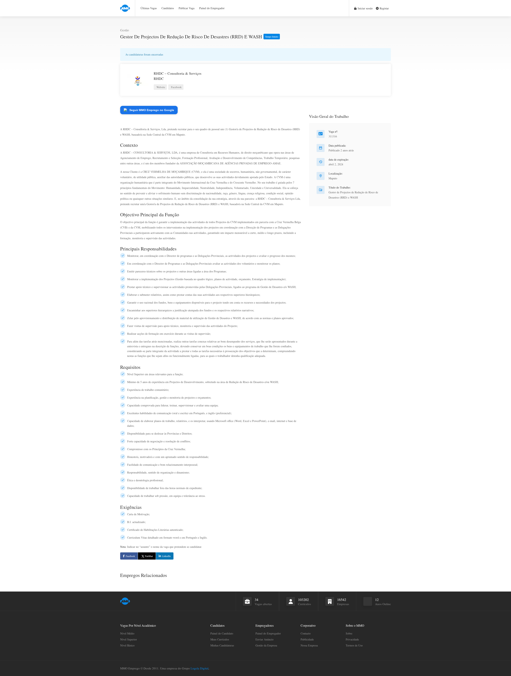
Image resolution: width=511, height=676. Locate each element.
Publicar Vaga (186, 8)
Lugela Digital (199, 668)
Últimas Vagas (149, 8)
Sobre (349, 633)
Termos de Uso (354, 645)
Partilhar (149, 556)
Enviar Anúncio (264, 639)
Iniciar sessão (365, 8)
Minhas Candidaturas (222, 645)
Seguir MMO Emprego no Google (151, 110)
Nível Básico (127, 645)
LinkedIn (166, 556)
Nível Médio (127, 633)
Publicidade (307, 639)
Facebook (176, 87)
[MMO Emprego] (125, 6)
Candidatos (167, 8)
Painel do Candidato (221, 633)
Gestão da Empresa (266, 645)
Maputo (333, 178)
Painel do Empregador (212, 8)
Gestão (124, 30)
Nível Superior (128, 639)
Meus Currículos (219, 639)
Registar (384, 8)
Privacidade (352, 639)
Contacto (306, 633)
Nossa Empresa (309, 645)
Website (160, 87)
